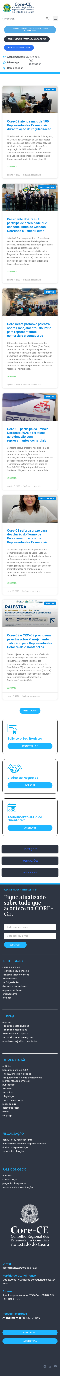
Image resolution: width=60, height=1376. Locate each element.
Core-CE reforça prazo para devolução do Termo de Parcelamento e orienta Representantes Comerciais (27, 536)
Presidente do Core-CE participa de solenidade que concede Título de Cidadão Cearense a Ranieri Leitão (27, 225)
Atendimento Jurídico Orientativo (25, 818)
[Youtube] (55, 1366)
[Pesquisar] (47, 18)
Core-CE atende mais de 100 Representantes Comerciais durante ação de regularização (29, 125)
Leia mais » (12, 167)
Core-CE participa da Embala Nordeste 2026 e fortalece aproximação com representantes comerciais (27, 434)
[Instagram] (50, 1366)
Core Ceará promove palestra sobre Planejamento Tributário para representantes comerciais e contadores (29, 330)
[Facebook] (45, 1366)
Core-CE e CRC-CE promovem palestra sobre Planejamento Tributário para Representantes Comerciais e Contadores (29, 641)
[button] (55, 18)
